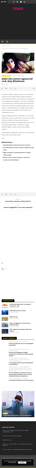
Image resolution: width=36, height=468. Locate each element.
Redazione (21, 76)
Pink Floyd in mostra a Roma (18, 310)
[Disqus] (18, 236)
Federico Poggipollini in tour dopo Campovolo (18, 206)
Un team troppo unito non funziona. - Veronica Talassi (19, 350)
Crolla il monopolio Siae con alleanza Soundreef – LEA (15, 431)
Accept (22, 462)
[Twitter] (17, 2)
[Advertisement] (18, 25)
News (9, 75)
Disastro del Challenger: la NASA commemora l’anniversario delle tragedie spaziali (21, 354)
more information (12, 462)
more (34, 88)
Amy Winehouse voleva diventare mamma (16, 145)
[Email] (21, 2)
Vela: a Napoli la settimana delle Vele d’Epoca (17, 449)
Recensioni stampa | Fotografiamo (18, 341)
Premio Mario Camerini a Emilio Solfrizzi (18, 200)
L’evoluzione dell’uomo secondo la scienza (21, 380)
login (4, 1)
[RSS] (24, 2)
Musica (4, 75)
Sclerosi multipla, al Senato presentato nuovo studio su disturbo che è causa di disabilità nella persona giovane (20, 374)
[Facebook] (14, 2)
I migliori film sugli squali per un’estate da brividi (17, 415)
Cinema (5, 413)
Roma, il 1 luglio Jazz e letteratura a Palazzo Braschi (18, 444)
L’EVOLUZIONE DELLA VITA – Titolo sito (18, 378)
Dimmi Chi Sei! (14, 317)
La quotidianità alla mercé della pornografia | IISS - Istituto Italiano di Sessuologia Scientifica (19, 360)
